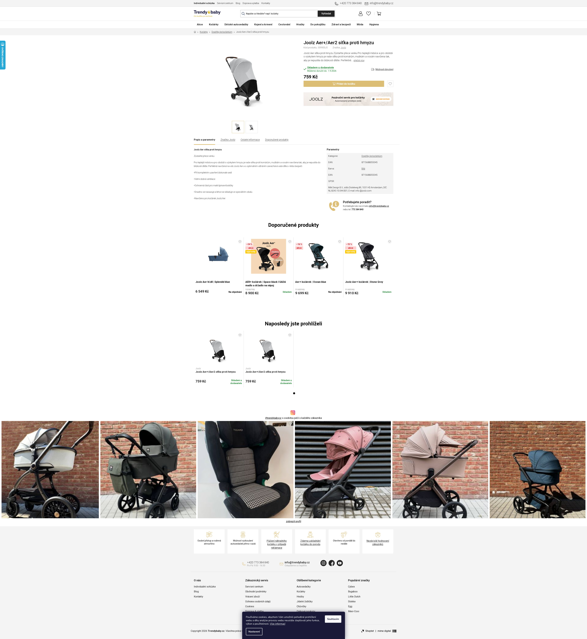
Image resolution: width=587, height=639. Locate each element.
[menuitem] (200, 24)
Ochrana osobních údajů (258, 601)
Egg (350, 606)
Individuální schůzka (204, 3)
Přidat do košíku (346, 83)
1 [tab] (294, 393)
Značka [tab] (228, 139)
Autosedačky (304, 586)
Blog (238, 3)
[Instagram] (323, 563)
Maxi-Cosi (353, 611)
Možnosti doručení (384, 69)
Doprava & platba (254, 611)
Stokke (352, 601)
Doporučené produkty (277, 139)
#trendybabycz (273, 418)
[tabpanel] (219, 359)
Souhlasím (333, 619)
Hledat (326, 14)
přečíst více (359, 60)
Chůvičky (301, 606)
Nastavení (254, 631)
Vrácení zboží (252, 596)
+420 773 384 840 (351, 3)
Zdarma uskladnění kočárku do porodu (310, 542)
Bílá (363, 168)
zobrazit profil (293, 521)
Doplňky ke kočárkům (372, 156)
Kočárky (301, 591)
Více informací (277, 623)
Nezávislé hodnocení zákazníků (377, 542)
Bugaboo (353, 591)
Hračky (300, 596)
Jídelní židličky (305, 601)
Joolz (343, 47)
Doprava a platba (251, 3)
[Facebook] (332, 563)
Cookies (249, 606)
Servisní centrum (225, 3)
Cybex (351, 586)
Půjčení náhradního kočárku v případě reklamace (277, 544)
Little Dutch (354, 596)
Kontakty (266, 3)
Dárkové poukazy (306, 611)
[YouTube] (340, 563)
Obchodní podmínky (255, 591)
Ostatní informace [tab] (250, 139)
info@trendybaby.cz (381, 3)
